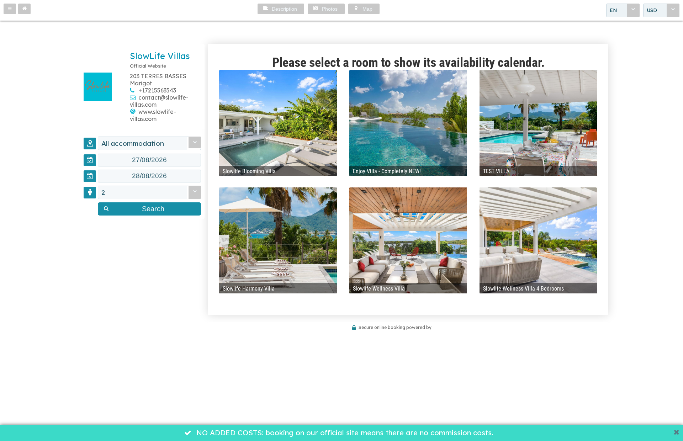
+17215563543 (157, 90)
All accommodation (132, 143)
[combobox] (623, 10)
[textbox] (149, 160)
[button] (10, 9)
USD (652, 10)
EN (613, 10)
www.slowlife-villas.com (153, 115)
